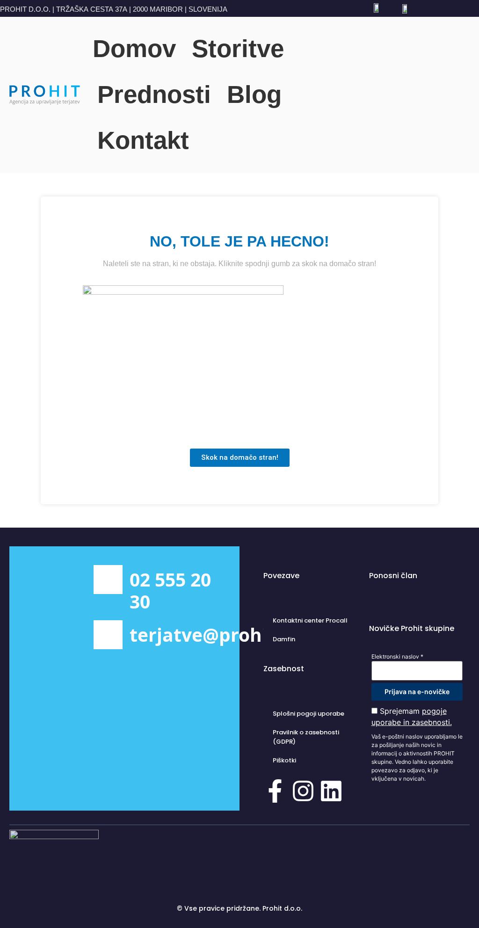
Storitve (238, 48)
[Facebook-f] (275, 792)
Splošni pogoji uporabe (308, 713)
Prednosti (154, 94)
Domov (134, 48)
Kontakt (143, 140)
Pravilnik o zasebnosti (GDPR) (306, 737)
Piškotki (284, 760)
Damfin (284, 639)
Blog (254, 94)
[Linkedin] (331, 792)
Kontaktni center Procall (310, 620)
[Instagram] (303, 792)
